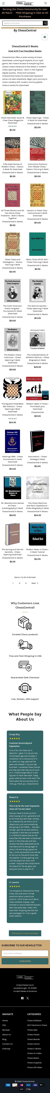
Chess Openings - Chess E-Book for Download (37, 118)
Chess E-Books (34, 1048)
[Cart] (46, 3)
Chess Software (34, 1020)
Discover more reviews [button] (25, 933)
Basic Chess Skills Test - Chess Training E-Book (37, 260)
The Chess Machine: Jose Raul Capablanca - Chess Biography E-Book (37, 505)
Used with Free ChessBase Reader (25, 51)
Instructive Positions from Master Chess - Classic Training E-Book (37, 167)
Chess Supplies (34, 1062)
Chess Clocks (33, 1044)
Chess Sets (32, 1030)
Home (5, 1020)
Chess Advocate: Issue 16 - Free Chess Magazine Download (12, 120)
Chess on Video (34, 1053)
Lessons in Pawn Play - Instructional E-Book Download (37, 213)
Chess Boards (33, 1039)
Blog (4, 1039)
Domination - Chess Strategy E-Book (37, 457)
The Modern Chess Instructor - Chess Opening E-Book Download (12, 359)
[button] (25, 27)
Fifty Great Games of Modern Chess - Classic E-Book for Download (12, 167)
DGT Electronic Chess (37, 1025)
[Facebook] (22, 998)
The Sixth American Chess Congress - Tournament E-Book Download (12, 310)
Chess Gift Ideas (34, 1067)
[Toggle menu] (3, 3)
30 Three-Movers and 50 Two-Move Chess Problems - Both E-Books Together (12, 214)
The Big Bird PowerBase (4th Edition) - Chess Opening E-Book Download (12, 407)
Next (34, 583)
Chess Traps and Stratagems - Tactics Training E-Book (12, 262)
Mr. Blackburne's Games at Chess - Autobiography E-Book (12, 505)
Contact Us (7, 1044)
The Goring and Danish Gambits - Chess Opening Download (12, 552)
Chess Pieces (33, 1034)
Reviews (6, 1030)
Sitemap (6, 1048)
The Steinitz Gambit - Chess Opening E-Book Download (37, 308)
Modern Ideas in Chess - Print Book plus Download (37, 406)
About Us (6, 1034)
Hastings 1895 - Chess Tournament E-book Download (12, 459)
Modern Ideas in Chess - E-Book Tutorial (37, 550)
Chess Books (33, 1058)
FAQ (4, 1025)
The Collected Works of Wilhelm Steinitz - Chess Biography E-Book (37, 357)
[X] (27, 998)
